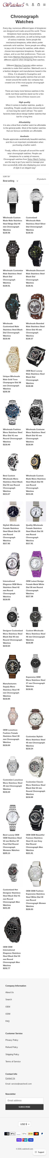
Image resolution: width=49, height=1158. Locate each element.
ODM (7, 1014)
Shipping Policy (12, 1054)
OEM (7, 1007)
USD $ (23, 1124)
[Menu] (44, 4)
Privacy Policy (11, 1040)
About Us (9, 992)
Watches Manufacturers (23, 57)
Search (8, 999)
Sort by (6, 177)
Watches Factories (22, 65)
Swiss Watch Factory (36, 159)
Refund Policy (11, 1047)
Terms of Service (13, 1061)
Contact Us (10, 1078)
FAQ (7, 1021)
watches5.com (27, 1149)
